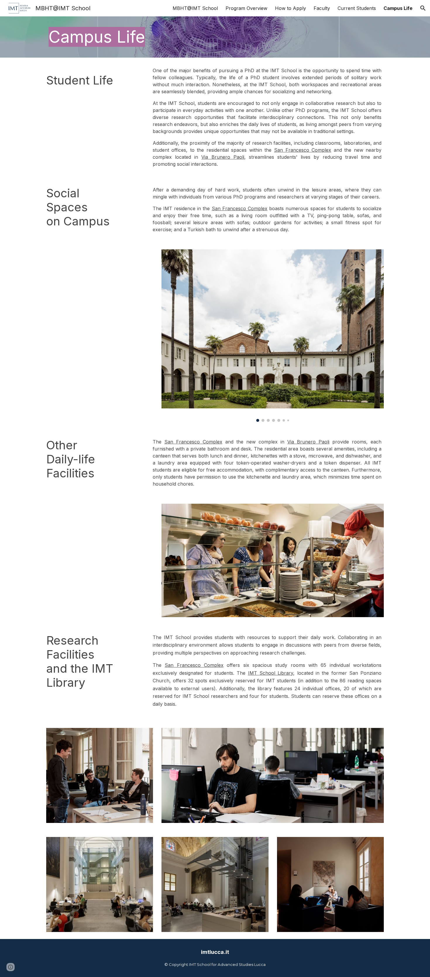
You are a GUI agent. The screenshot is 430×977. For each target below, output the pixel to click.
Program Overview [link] (246, 8)
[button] (423, 8)
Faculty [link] (322, 8)
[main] (215, 37)
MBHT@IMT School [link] (195, 8)
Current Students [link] (357, 8)
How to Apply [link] (290, 8)
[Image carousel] (272, 335)
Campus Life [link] (397, 8)
